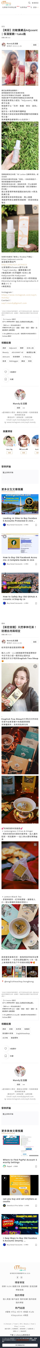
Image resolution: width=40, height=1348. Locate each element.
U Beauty (27, 356)
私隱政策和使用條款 (22, 1340)
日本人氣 (30, 348)
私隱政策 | (31, 1329)
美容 (23, 361)
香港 (4, 361)
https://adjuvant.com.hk (12, 259)
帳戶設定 (15, 1299)
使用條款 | (24, 1329)
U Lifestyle (8, 1324)
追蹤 (34, 45)
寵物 (32, 328)
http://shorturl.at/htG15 (14, 264)
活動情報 (12, 330)
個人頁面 (7, 1299)
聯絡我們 (24, 1331)
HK (22, 1324)
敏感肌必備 (31, 352)
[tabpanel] (20, 12)
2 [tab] (19, 14)
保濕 (30, 361)
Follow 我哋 (6, 336)
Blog (17, 1326)
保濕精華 (16, 356)
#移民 (25, 1315)
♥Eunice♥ (23, 449)
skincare (6, 356)
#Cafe (31, 1311)
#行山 (13, 1311)
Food (33, 1324)
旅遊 (17, 328)
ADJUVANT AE (17, 352)
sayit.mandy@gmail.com (14, 303)
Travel (16, 1324)
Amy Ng (9, 449)
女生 (3, 26)
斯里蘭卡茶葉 (8, 1033)
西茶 (4, 1029)
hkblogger (13, 361)
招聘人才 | (17, 1331)
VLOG (9, 1286)
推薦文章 (16, 1286)
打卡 (13, 328)
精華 (22, 348)
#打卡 (19, 1311)
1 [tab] (16, 14)
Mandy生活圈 (12, 43)
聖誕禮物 (14, 1037)
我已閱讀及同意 (20, 1345)
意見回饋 (33, 1286)
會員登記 (35, 3)
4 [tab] (24, 14)
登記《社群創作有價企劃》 (25, 322)
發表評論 (8, 472)
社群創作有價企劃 (9, 7)
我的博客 (20, 1302)
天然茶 (18, 1029)
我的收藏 (24, 1299)
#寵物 (7, 1311)
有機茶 (27, 1029)
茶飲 (11, 1029)
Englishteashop (23, 1033)
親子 (27, 328)
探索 (4, 1286)
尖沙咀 (5, 1037)
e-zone (23, 1326)
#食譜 (25, 1311)
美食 (22, 328)
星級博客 (25, 1286)
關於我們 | (8, 1329)
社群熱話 (23, 7)
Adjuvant (13, 348)
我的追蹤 (32, 1299)
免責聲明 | (16, 1329)
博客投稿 (20, 1289)
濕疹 (4, 348)
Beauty (6, 352)
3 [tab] (21, 14)
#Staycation (16, 1315)
